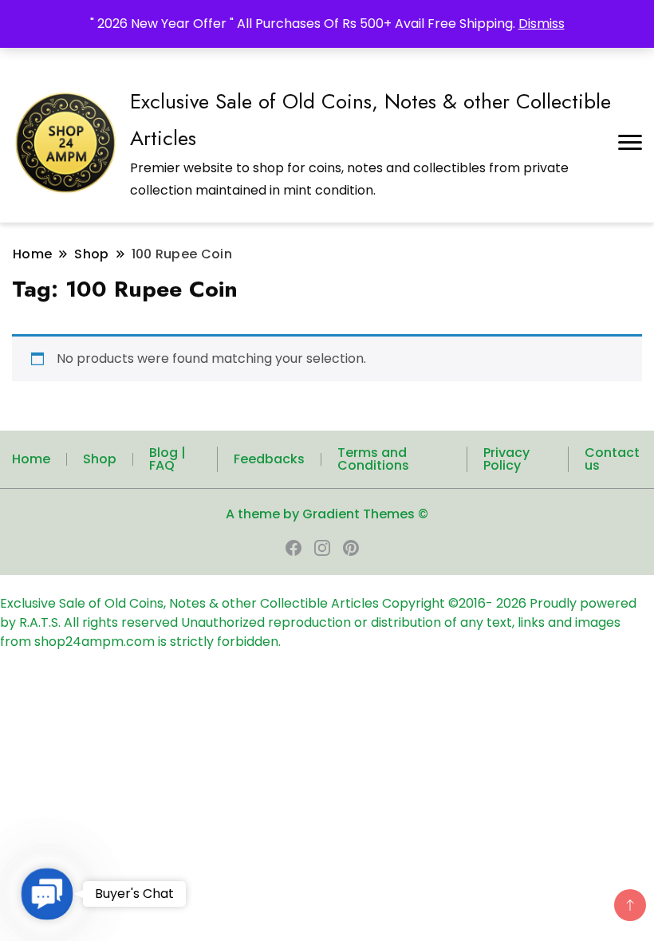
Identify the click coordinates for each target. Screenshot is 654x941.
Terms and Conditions (373, 458)
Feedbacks (269, 459)
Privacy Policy (506, 458)
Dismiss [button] (541, 23)
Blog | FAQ (167, 458)
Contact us (612, 458)
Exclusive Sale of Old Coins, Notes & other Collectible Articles (191, 603)
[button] (47, 894)
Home (31, 459)
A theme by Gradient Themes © (327, 514)
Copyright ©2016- (439, 603)
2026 (513, 603)
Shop (99, 459)
